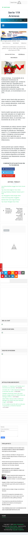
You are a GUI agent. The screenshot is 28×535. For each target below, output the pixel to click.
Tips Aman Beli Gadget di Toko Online (11, 190)
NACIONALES (14, 57)
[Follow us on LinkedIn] (12, 276)
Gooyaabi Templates (18, 529)
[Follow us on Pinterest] (2, 276)
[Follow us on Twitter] (6, 273)
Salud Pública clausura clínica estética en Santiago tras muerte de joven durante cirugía (12, 400)
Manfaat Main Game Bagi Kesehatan (10, 199)
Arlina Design (13, 526)
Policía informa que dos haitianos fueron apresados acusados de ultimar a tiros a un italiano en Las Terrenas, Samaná (13, 463)
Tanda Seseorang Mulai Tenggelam (10, 197)
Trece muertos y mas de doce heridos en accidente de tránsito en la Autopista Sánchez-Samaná (12, 502)
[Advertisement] (14, 302)
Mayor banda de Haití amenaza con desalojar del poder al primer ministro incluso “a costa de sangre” (16, 477)
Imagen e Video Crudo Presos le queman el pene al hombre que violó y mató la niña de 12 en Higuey (13, 484)
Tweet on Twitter (9, 172)
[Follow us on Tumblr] (9, 276)
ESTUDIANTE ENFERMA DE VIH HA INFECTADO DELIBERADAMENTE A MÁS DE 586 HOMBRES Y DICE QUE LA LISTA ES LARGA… (13, 449)
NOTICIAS (7, 7)
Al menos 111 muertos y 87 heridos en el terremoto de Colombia (13, 386)
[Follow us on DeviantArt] (23, 273)
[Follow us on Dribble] (19, 273)
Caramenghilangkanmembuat (13, 528)
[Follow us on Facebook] (2, 273)
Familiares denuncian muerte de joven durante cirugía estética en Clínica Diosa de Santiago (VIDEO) (13, 395)
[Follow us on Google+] (9, 273)
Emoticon (6, 230)
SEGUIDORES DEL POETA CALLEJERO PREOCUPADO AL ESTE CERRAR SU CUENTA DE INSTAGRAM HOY (13, 470)
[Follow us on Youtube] (16, 273)
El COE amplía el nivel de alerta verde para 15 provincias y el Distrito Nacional (13, 404)
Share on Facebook (9, 169)
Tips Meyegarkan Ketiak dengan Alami (11, 195)
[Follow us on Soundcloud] (16, 276)
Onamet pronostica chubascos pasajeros (8, 211)
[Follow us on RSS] (12, 273)
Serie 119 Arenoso (14, 14)
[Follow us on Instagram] (6, 276)
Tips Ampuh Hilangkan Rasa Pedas (10, 201)
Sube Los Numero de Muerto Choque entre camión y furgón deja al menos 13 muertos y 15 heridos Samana (14, 456)
